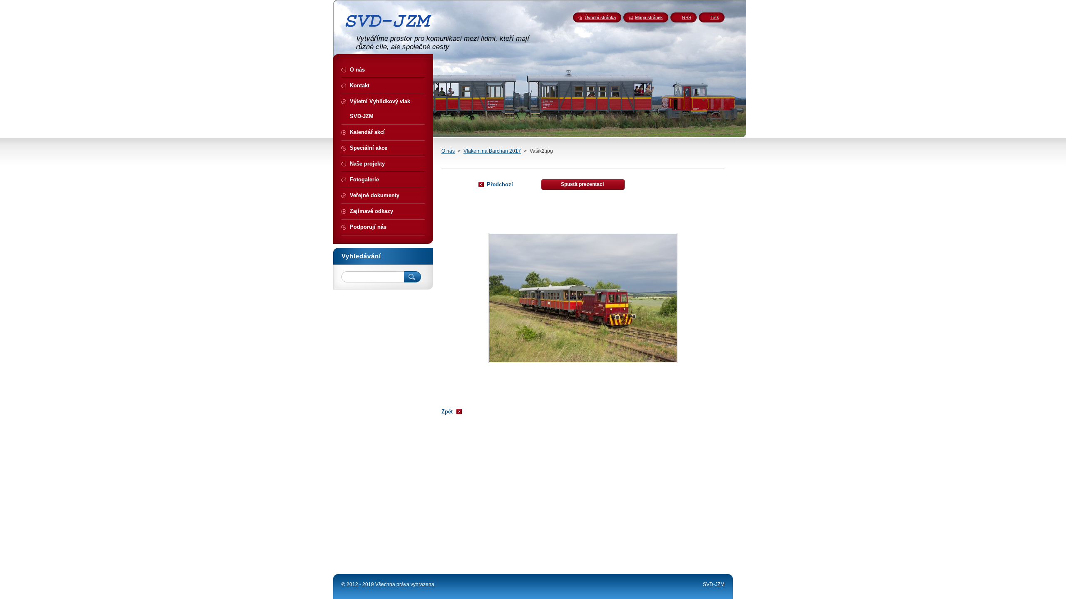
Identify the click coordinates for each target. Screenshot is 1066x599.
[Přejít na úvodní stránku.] (391, 30)
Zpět (447, 411)
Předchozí (500, 184)
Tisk (714, 17)
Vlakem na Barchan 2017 (492, 151)
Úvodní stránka (600, 17)
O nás (448, 151)
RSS (686, 17)
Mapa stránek (649, 17)
